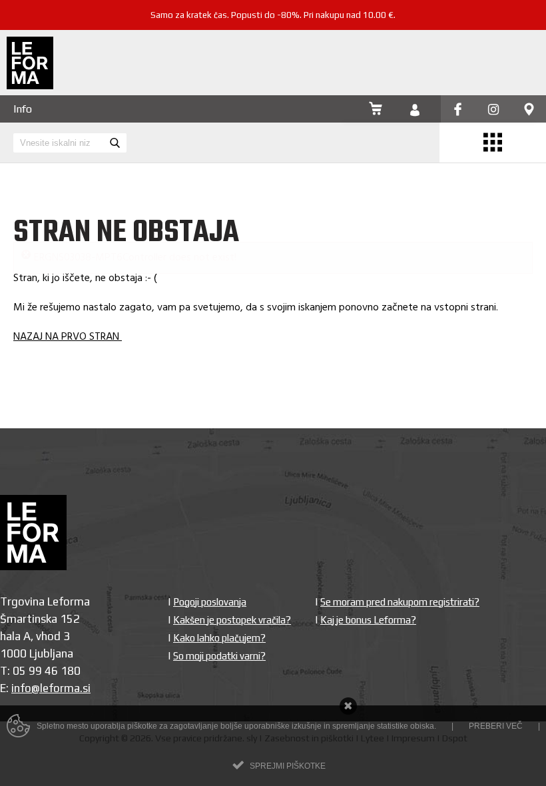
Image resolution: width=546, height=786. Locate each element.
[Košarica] (375, 110)
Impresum (413, 699)
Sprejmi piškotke (288, 766)
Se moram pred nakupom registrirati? (399, 563)
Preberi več (496, 726)
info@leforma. (47, 649)
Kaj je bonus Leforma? (368, 581)
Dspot (454, 699)
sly (251, 699)
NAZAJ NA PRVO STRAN (67, 298)
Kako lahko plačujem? (219, 599)
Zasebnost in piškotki (309, 699)
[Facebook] (458, 110)
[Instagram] (493, 110)
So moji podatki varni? (219, 617)
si (87, 649)
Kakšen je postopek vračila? (232, 581)
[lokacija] (529, 110)
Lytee (372, 699)
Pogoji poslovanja (209, 563)
